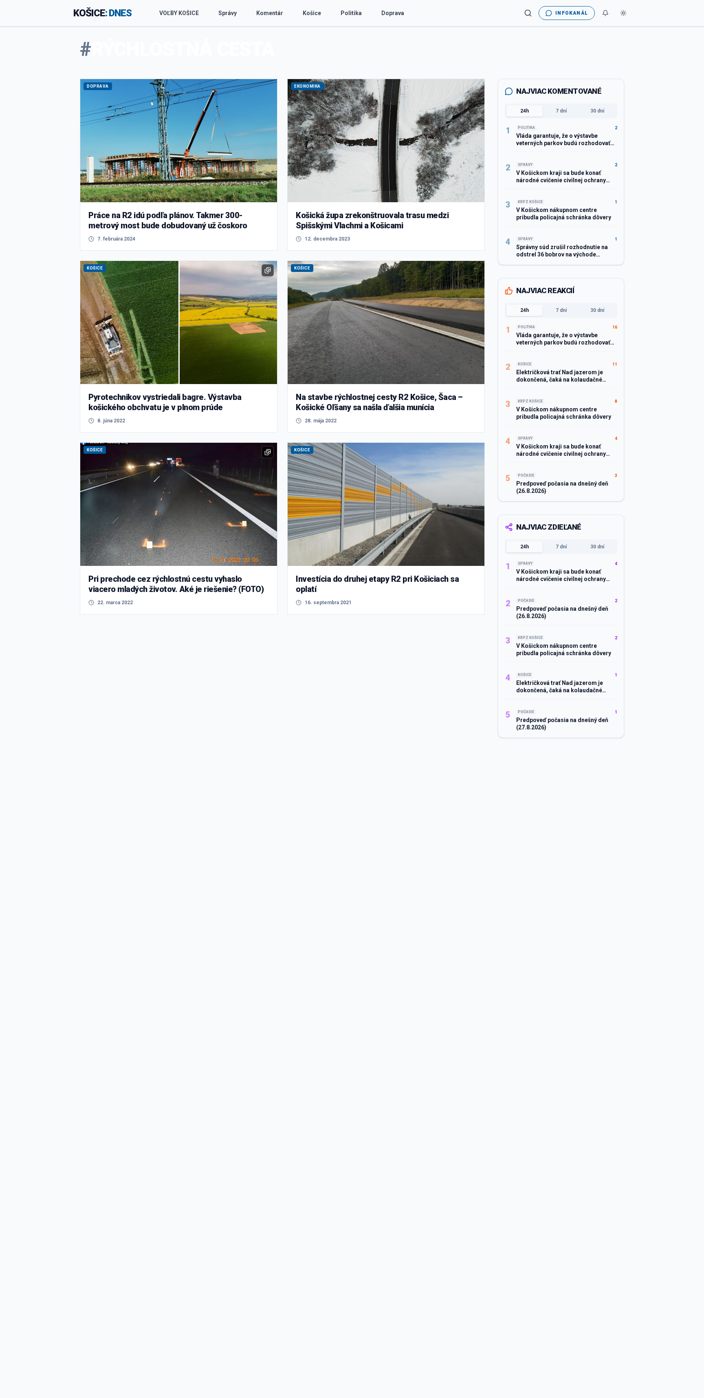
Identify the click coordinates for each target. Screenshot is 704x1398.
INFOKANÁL (571, 13)
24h (524, 111)
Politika (351, 13)
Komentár (269, 13)
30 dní (597, 111)
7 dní (561, 111)
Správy (227, 13)
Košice (312, 13)
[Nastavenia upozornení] (605, 13)
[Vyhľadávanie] (528, 13)
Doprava (392, 13)
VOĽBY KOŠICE (179, 13)
